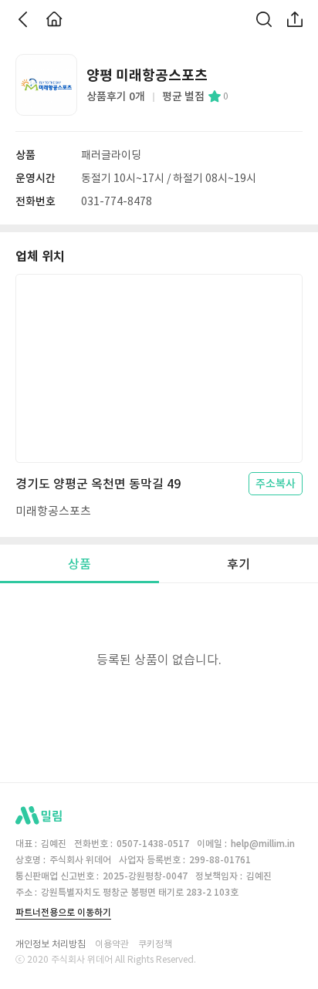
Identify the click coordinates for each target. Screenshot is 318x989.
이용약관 (112, 944)
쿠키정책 (155, 944)
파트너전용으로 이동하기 (63, 912)
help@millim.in (263, 843)
